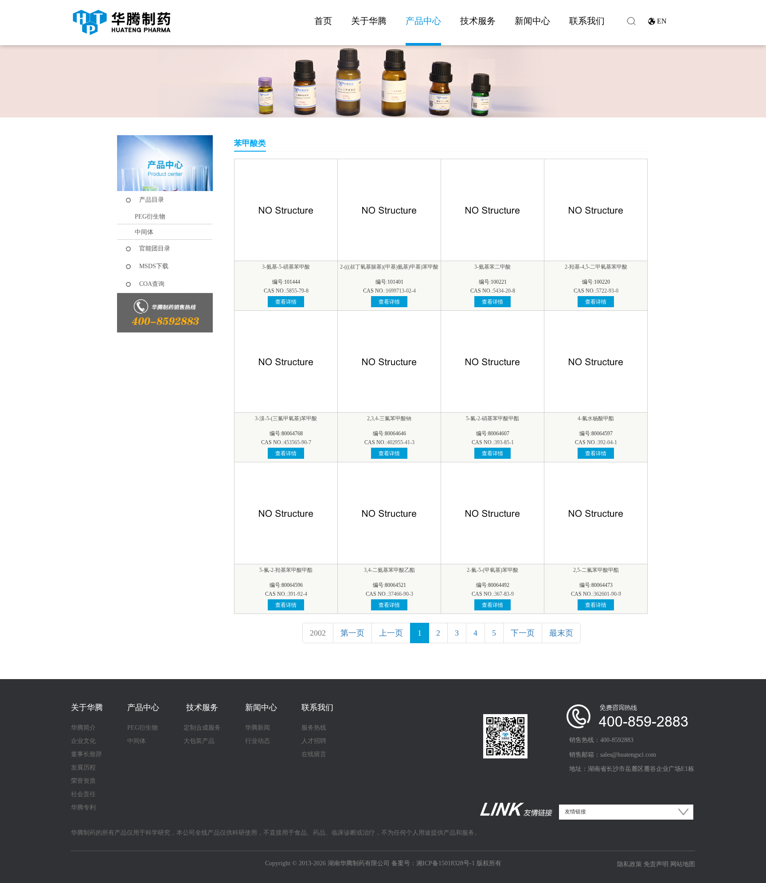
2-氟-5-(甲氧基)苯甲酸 (492, 570)
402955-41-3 (400, 442)
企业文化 (83, 741)
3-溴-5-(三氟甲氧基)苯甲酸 (286, 418)
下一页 (523, 633)
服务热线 (313, 727)
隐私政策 (629, 864)
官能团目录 (154, 248)
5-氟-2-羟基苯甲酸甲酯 (286, 570)
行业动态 (257, 741)
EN (662, 21)
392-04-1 (607, 442)
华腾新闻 (257, 727)
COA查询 (151, 284)
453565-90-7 (297, 442)
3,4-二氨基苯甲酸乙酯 (389, 570)
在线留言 (313, 754)
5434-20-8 (504, 291)
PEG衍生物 (150, 216)
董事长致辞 (86, 754)
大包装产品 (199, 741)
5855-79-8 (297, 291)
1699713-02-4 (401, 291)
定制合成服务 (202, 727)
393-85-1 (504, 442)
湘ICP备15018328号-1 (445, 863)
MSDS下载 (153, 266)
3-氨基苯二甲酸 (492, 267)
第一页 (352, 633)
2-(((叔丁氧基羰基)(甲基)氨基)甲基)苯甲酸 (389, 267)
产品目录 (151, 199)
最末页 (561, 633)
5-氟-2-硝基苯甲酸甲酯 (492, 418)
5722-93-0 (607, 291)
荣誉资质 (83, 781)
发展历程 (83, 767)
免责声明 (656, 864)
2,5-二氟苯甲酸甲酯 (596, 570)
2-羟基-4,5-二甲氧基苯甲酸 (596, 267)
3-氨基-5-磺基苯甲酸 (286, 267)
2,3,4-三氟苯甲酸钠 (389, 418)
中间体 (144, 232)
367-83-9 (504, 594)
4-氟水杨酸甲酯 (596, 418)
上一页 (391, 633)
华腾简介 (83, 727)
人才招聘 (313, 741)
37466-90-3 (400, 594)
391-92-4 (297, 594)
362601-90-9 (607, 594)
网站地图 (682, 864)
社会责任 (83, 794)
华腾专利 (83, 807)
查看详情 (286, 302)
